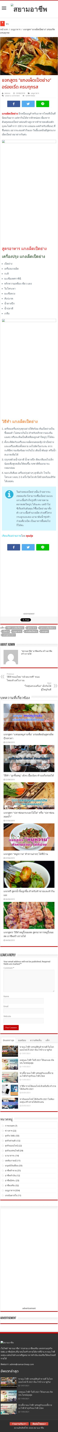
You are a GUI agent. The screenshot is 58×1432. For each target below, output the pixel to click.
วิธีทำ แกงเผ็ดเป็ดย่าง (15, 628)
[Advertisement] (29, 214)
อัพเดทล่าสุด (8, 1040)
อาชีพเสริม (10, 1185)
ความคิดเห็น (36, 1040)
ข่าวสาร (8, 1131)
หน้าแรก (4, 29)
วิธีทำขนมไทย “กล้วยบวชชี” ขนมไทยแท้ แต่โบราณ (23, 677)
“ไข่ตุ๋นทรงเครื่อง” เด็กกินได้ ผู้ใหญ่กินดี (37, 686)
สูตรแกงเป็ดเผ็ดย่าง (47, 628)
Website (7, 1016)
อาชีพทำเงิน (10, 1175)
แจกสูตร (44, 631)
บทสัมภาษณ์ (10, 1160)
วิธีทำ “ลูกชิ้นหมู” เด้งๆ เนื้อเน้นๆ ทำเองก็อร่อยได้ (29, 775)
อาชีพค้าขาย (11, 1170)
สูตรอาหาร (32, 628)
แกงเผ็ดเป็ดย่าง (31, 631)
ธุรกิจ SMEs (10, 1136)
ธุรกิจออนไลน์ (11, 1145)
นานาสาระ (10, 1155)
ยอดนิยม (22, 1040)
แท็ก (48, 1040)
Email (6, 1006)
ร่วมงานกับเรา (19, 1424)
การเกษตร (9, 1126)
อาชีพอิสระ (10, 1180)
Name (6, 996)
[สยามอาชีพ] (29, 8)
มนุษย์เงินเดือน (11, 1165)
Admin (7, 93)
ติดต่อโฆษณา (39, 1424)
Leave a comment (12, 96)
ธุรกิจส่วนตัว (10, 1140)
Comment (9, 968)
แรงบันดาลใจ (11, 1195)
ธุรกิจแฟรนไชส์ (12, 1150)
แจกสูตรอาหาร (9, 635)
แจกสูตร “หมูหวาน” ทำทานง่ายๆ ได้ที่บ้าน (26, 854)
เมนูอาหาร (15, 29)
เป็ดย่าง (6, 631)
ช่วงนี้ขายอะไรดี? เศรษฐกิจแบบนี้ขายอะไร (25, 24)
